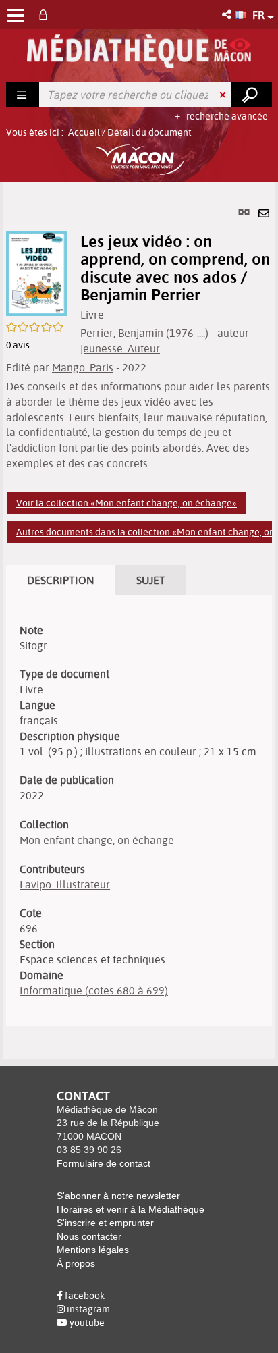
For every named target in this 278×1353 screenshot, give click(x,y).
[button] (228, 14)
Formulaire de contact (103, 1163)
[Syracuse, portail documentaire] (138, 51)
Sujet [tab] (150, 580)
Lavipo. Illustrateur (65, 884)
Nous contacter (89, 1236)
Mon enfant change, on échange (97, 840)
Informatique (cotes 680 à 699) (94, 990)
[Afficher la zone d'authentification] (46, 14)
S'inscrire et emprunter (105, 1222)
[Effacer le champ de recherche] (224, 94)
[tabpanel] (139, 620)
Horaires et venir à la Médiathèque (130, 1209)
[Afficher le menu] (16, 15)
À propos (76, 1263)
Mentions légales (93, 1249)
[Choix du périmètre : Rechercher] (23, 94)
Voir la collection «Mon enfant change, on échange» (126, 503)
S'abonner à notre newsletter (118, 1195)
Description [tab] (60, 580)
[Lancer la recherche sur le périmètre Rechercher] (251, 94)
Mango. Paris (82, 367)
